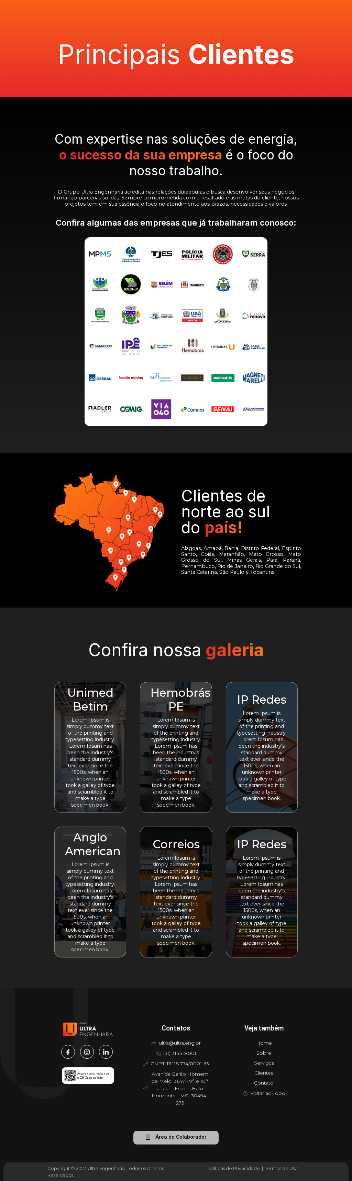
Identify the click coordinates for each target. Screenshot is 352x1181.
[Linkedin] (106, 1052)
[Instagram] (87, 1052)
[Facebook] (68, 1052)
